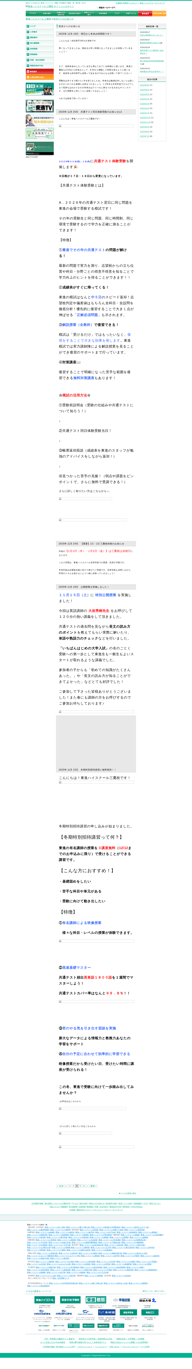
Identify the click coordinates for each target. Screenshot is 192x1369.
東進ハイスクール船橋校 (36, 1272)
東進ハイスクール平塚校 (130, 1256)
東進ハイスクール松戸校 (56, 1272)
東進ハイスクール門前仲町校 (101, 1235)
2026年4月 (144, 99)
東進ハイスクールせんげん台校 (59, 1264)
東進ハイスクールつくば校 (46, 1276)
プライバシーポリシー (130, 1347)
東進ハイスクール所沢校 (101, 1264)
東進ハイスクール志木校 (36, 1264)
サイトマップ (160, 3)
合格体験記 (138, 1203)
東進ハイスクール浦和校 (45, 1262)
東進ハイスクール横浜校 (59, 1258)
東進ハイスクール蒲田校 (66, 1240)
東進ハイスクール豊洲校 (147, 1232)
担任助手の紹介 (112, 1203)
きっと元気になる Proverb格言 (52, 1342)
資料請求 (126, 1207)
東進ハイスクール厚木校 (68, 1253)
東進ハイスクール (146, 3)
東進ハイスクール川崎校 (88, 1253)
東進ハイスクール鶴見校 (90, 1256)
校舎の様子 (84, 1203)
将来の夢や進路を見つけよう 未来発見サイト (88, 1342)
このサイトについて (84, 1347)
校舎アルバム (155, 1203)
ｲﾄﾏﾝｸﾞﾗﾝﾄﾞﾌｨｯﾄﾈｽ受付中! (42, 1321)
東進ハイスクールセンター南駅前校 (40, 1256)
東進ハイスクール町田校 (36, 1250)
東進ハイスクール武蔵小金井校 (78, 1250)
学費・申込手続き (101, 1207)
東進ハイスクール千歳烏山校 (109, 1242)
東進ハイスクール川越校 (126, 1262)
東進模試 (90, 1207)
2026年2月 (144, 108)
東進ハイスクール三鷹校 (56, 1250)
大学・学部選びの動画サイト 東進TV (59, 1339)
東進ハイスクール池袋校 (130, 1235)
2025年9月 (144, 127)
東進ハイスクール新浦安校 (60, 1270)
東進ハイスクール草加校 (81, 1264)
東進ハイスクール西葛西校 (59, 1235)
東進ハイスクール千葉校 (102, 1270)
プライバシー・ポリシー (102, 1210)
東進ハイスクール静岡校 (93, 1276)
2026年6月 (144, 90)
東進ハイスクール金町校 (65, 1232)
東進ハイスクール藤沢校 (150, 1256)
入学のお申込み (137, 1207)
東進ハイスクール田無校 (61, 1248)
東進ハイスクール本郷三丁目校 (111, 1230)
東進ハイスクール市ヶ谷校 (55, 1227)
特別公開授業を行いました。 (152, 35)
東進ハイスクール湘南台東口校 (110, 1253)
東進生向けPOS (115, 1207)
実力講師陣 (73, 1207)
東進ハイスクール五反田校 (87, 1240)
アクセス (75, 1203)
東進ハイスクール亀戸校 (84, 1232)
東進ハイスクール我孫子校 (46, 1267)
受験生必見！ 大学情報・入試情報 (130, 1339)
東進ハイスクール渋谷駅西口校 (133, 1240)
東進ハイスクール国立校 (114, 1245)
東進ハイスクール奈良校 (121, 1276)
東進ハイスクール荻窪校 (36, 1237)
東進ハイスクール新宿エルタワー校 (134, 1227)
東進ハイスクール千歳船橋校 (133, 1242)
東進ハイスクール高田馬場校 (38, 1230)
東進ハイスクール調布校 (80, 1248)
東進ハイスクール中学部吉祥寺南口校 (63, 1283)
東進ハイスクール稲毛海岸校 (91, 1267)
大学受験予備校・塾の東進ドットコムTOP (59, 1347)
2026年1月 (144, 113)
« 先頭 (60, 1186)
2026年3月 (144, 104)
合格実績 (82, 1207)
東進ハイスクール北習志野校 (38, 1270)
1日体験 (72, 1210)
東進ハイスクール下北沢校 (37, 1242)
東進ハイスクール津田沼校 (123, 1270)
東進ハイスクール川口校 (106, 1262)
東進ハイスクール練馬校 (139, 1237)
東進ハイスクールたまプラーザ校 (67, 1256)
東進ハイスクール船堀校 (79, 1235)
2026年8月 (144, 85)
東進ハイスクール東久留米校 (123, 1248)
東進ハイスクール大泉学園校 (152, 1235)
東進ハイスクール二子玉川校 (60, 1245)
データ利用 (145, 1347)
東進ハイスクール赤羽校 (89, 1230)
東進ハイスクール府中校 (144, 1248)
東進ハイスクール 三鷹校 (38, 19)
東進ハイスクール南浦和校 (121, 1264)
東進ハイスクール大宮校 (64, 1262)
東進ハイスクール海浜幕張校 (114, 1267)
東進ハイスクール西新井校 (37, 1235)
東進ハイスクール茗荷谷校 (134, 1230)
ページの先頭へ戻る (128, 1193)
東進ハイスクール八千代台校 (98, 1272)
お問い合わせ (114, 1347)
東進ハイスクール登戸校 (110, 1256)
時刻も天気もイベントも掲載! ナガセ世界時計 (129, 1342)
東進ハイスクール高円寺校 (57, 1237)
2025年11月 (145, 122)
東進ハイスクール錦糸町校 (127, 1232)
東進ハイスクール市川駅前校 (68, 1267)
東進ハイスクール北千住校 (105, 1232)
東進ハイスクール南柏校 (76, 1272)
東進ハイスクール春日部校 (85, 1262)
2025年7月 (144, 136)
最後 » (93, 1186)
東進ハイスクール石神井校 (78, 1237)
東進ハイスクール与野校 (142, 1264)
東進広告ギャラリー (33, 153)
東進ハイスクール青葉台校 (47, 1253)
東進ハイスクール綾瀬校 (45, 1232)
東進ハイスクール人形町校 (60, 1230)
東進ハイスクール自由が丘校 (60, 1242)
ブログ (145, 1203)
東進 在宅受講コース (60, 1278)
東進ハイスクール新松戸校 (82, 1270)
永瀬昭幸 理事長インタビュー (127, 3)
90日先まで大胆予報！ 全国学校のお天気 (95, 1339)
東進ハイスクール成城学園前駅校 (84, 1242)
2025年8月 (144, 132)
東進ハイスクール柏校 (135, 1267)
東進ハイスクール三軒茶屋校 (110, 1240)
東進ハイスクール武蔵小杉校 (38, 1258)
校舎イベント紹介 (125, 1203)
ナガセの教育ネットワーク (38, 1291)
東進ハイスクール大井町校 (46, 1240)
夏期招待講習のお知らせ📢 (151, 43)
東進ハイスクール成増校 (119, 1237)
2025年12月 (145, 118)
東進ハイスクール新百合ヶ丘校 (135, 1253)
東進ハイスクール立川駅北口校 (39, 1248)
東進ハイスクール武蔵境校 (102, 1250)
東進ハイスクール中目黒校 (37, 1245)
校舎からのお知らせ (63, 19)
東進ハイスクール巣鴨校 (99, 1237)
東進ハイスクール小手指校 (146, 1262)
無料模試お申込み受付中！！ (152, 71)
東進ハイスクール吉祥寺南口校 (91, 1245)
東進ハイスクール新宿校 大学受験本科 (105, 1227)
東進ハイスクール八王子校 (101, 1248)
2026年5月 (144, 94)
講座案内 (64, 1207)
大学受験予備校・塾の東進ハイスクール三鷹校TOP (50, 1203)
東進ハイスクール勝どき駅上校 (78, 1227)
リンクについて (101, 1347)
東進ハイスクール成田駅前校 (146, 1270)
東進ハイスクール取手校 (66, 1276)
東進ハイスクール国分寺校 (134, 1245)
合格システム (55, 1207)
